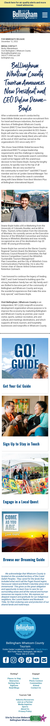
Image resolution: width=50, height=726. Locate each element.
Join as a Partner (25, 702)
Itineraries (14, 681)
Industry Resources (25, 700)
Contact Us (36, 688)
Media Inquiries (25, 704)
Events (36, 678)
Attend (36, 685)
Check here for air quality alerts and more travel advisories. (25, 3)
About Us (25, 709)
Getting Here (14, 683)
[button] (39, 717)
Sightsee (14, 685)
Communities (36, 683)
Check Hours (42, 649)
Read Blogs (14, 688)
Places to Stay (14, 678)
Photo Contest (36, 681)
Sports (25, 707)
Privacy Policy (25, 711)
